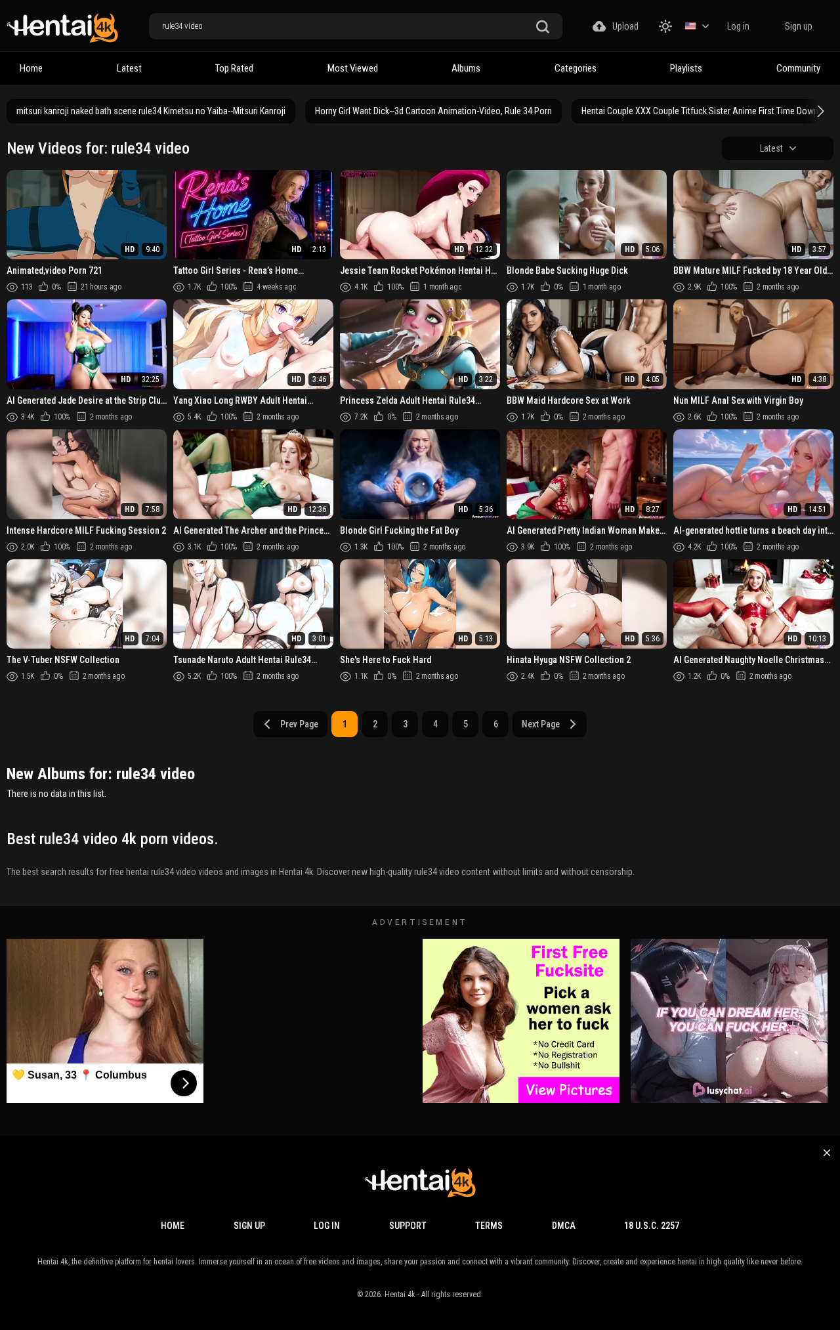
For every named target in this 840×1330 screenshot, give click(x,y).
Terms (489, 1225)
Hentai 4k (400, 1294)
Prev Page (299, 724)
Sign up (798, 26)
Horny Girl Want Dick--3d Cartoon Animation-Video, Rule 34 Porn (433, 111)
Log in (738, 26)
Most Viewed (352, 68)
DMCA (564, 1225)
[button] (819, 111)
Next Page (541, 724)
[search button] (542, 27)
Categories (576, 68)
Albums (466, 68)
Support (408, 1225)
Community (798, 68)
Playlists (686, 68)
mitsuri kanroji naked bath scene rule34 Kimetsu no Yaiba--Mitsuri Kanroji (150, 111)
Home (31, 68)
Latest (129, 68)
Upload (625, 26)
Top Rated (234, 68)
